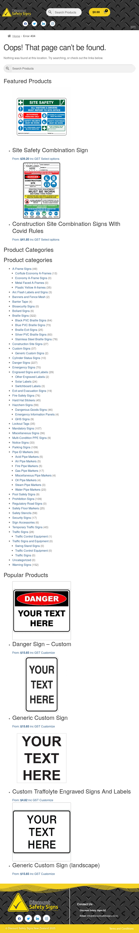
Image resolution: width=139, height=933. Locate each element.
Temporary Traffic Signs (27, 527)
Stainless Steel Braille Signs (33, 339)
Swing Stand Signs (27, 546)
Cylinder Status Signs (26, 358)
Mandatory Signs (23, 428)
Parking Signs (21, 447)
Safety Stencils (21, 513)
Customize (48, 652)
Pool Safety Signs (23, 494)
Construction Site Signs (27, 344)
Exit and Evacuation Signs (29, 391)
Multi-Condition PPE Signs (29, 438)
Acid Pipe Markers (27, 457)
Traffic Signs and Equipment (30, 541)
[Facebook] (25, 23)
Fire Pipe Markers (26, 466)
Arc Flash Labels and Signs (30, 292)
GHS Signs (22, 419)
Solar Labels (23, 381)
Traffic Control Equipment (31, 536)
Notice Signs (20, 442)
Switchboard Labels (28, 386)
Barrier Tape (20, 301)
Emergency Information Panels (35, 414)
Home (16, 36)
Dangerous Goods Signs (31, 409)
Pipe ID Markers (22, 452)
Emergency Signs (23, 367)
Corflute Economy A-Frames (33, 273)
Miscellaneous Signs (25, 433)
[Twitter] (34, 23)
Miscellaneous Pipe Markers (33, 475)
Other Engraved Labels (30, 377)
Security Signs (21, 518)
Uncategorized (21, 560)
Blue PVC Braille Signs (30, 325)
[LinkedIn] (43, 23)
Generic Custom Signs (29, 353)
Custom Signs (21, 348)
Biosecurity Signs (23, 306)
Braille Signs (20, 315)
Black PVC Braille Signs (30, 320)
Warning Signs (21, 565)
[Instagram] (52, 23)
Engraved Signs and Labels (30, 372)
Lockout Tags (20, 423)
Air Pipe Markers (26, 461)
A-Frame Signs (21, 269)
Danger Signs (21, 362)
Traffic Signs (20, 532)
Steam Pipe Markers (28, 485)
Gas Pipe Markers (26, 470)
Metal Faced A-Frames (29, 283)
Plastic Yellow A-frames (30, 287)
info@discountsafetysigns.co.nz (102, 916)
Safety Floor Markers (25, 508)
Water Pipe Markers (27, 489)
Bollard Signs (21, 311)
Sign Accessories (23, 522)
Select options (50, 159)
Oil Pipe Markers (26, 480)
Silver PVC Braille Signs (31, 334)
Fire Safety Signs (23, 395)
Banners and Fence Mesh (28, 297)
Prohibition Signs (23, 499)
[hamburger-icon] (133, 27)
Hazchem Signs (22, 405)
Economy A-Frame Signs (31, 278)
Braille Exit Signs (26, 330)
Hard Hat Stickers (23, 400)
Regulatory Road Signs (27, 503)
